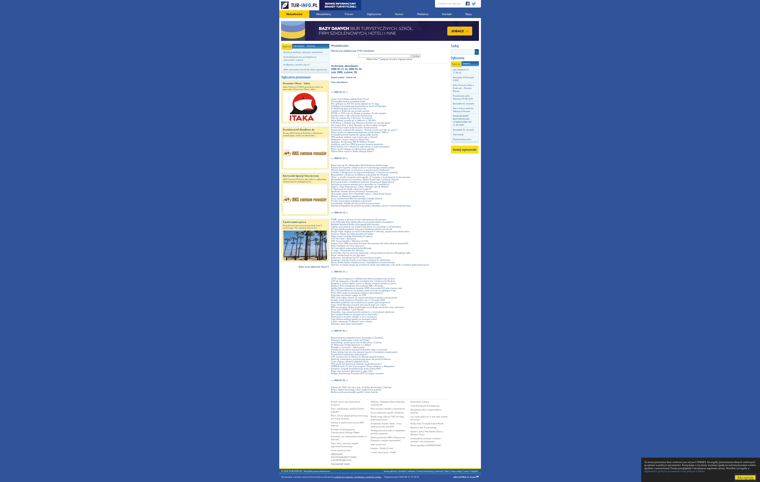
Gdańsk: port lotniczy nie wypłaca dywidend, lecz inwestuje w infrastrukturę (366, 226)
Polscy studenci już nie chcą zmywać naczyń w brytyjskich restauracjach (364, 352)
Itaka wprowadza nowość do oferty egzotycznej (305, 69)
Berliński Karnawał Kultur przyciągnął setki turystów (355, 224)
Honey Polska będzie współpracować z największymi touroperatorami (363, 262)
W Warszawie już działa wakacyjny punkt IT (351, 189)
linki (447, 471)
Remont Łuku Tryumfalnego (423, 427)
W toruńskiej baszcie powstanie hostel (348, 101)
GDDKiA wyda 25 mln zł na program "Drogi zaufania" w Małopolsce (362, 366)
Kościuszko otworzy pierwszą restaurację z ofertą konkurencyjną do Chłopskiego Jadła (370, 253)
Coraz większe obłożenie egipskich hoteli (350, 361)
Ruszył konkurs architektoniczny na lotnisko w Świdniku (357, 337)
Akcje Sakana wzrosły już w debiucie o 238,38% (353, 120)
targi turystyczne (378, 444)
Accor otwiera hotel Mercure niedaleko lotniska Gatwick (357, 198)
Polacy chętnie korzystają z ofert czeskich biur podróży (356, 389)
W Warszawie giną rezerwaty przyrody (348, 108)
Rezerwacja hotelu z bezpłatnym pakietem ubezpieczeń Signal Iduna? (362, 182)
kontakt (402, 471)
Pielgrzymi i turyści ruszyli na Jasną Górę (350, 139)
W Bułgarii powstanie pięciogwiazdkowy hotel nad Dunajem (358, 106)
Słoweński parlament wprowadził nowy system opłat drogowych (360, 302)
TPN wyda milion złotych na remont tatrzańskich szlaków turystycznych (364, 297)
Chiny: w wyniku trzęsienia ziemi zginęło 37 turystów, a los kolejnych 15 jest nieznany (370, 177)
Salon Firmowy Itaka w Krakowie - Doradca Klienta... (463, 88)
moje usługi (456, 471)
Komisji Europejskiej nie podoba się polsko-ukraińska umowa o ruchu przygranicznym (371, 205)
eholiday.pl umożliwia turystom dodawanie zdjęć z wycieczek (359, 349)
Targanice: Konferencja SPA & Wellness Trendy (352, 142)
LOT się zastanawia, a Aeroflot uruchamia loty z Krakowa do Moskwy (363, 281)
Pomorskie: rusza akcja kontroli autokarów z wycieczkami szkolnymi (362, 312)
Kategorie (466, 63)
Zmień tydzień (337, 77)
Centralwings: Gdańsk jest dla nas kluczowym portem (355, 203)
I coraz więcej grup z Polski (383, 452)
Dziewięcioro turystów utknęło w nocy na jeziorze (354, 316)
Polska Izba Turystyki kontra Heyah (427, 423)
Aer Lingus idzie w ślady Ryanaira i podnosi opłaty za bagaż (358, 125)
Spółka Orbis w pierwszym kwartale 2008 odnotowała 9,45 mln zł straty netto (366, 288)
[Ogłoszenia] (465, 58)
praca (466, 471)
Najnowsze (286, 46)
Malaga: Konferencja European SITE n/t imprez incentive (357, 373)
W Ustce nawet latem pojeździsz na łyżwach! (351, 201)
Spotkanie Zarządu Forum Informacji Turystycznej (354, 191)
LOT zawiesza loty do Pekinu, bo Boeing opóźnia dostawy (358, 357)
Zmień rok (351, 77)
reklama (411, 471)
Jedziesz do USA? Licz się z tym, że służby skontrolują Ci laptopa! (361, 387)
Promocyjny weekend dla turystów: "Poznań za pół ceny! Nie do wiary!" (364, 130)
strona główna (390, 471)
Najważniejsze (298, 46)
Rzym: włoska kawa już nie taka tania (348, 255)
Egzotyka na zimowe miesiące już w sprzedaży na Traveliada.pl (360, 184)
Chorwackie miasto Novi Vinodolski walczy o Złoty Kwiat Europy (361, 194)
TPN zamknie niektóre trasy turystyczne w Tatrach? (354, 137)
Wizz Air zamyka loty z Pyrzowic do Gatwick (351, 118)
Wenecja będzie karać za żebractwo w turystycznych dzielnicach (360, 170)
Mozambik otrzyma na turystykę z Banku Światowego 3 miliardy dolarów (365, 179)
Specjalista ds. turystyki (463, 103)
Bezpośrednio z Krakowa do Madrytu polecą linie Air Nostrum (359, 174)
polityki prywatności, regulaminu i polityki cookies (357, 477)
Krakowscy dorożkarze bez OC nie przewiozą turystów (356, 257)
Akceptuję (745, 477)
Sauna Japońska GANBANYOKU (425, 445)
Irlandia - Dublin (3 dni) (382, 448)
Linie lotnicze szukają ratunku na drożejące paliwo (354, 319)
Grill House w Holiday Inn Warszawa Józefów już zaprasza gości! (361, 123)
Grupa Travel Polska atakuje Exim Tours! (350, 99)
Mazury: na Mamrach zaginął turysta (348, 196)
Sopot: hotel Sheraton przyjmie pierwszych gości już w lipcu (358, 305)
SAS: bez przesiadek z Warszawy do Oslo (350, 241)
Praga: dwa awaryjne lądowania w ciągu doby (352, 371)
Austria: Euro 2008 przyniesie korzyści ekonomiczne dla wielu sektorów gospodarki (369, 243)
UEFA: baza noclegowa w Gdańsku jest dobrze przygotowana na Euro (363, 278)
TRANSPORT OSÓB (340, 464)
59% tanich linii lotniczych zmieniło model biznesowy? (356, 364)
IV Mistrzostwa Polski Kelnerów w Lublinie (351, 345)
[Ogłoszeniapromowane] (305, 77)
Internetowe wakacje (419, 402)
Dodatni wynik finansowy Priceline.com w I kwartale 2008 (358, 300)
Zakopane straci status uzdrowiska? (347, 324)
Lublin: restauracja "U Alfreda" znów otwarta (351, 321)
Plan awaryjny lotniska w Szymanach (388, 408)
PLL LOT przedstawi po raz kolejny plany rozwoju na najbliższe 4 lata (363, 290)
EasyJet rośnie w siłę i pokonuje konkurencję (351, 115)
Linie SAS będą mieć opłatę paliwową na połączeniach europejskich (362, 222)
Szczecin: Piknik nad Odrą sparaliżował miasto (352, 234)
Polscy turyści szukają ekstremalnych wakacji (351, 236)
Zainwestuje (458, 134)
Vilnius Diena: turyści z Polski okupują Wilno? (352, 151)
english (474, 471)
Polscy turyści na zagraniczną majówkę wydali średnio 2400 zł (359, 132)
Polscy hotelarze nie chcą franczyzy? (348, 245)
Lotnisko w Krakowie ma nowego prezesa (350, 111)
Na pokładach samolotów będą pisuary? (349, 354)
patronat (439, 471)
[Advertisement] (305, 338)
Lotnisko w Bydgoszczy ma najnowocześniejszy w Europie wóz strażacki (364, 172)
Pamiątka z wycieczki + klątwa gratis (347, 347)
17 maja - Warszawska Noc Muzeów (347, 250)
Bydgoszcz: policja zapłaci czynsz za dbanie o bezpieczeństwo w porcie (363, 283)
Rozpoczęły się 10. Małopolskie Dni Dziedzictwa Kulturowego (359, 165)
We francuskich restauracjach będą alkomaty (351, 248)
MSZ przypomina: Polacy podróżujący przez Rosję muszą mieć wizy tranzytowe (368, 307)
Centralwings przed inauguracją (424, 405)
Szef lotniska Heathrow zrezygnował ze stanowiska (354, 314)
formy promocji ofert (341, 450)
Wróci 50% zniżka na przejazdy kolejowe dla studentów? (357, 293)
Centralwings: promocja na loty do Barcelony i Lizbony (356, 342)
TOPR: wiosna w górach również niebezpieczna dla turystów (358, 219)
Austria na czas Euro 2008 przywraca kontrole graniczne (357, 144)
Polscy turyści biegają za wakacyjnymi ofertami (352, 149)
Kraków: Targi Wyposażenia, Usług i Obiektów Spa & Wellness (360, 186)
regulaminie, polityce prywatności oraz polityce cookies (674, 471)
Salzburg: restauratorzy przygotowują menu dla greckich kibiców (361, 359)
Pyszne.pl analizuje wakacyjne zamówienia (303, 52)
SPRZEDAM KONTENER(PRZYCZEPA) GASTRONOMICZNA (344, 457)
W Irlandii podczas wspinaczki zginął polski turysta (354, 134)
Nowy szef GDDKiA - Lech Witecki (347, 309)
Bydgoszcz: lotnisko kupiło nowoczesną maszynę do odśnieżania (360, 260)
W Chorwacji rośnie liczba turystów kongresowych (354, 127)
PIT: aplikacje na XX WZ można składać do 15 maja (355, 104)
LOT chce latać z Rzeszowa (343, 238)
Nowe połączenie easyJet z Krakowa (387, 412)
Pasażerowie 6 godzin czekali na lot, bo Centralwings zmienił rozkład (362, 167)
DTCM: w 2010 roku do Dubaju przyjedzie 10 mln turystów (358, 113)
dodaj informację (425, 471)
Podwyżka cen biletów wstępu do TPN (348, 295)
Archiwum (311, 46)
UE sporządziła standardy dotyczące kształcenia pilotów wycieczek (361, 229)
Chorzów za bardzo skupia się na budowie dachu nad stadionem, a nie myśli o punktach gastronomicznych (380, 265)
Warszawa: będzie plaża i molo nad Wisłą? (350, 340)
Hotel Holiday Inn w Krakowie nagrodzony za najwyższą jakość (360, 146)
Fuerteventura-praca (462, 139)
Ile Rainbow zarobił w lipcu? (296, 64)
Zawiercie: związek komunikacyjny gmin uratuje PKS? (356, 368)
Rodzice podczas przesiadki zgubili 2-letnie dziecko (354, 392)
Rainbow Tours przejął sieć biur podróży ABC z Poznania (357, 286)
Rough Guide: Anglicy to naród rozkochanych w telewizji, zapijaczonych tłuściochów (370, 231)
